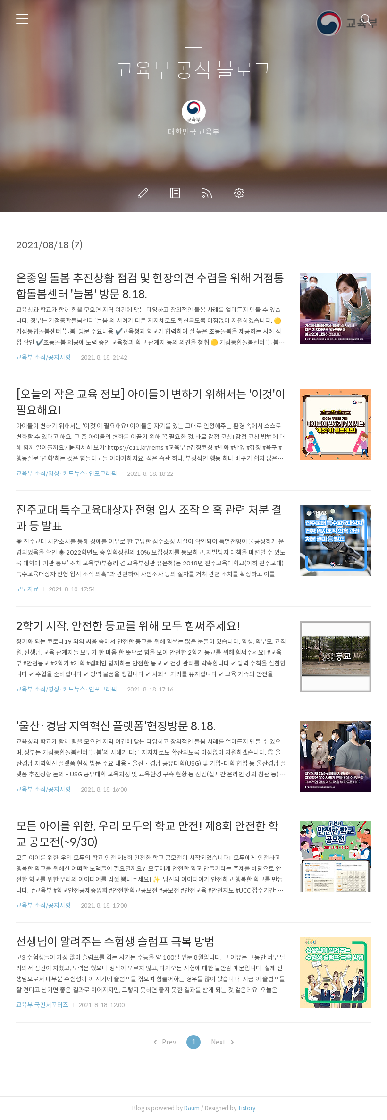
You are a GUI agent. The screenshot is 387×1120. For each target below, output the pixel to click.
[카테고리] (22, 19)
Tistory (246, 1108)
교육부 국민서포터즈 (42, 1005)
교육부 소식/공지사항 (43, 358)
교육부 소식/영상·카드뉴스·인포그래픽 (66, 474)
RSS (209, 193)
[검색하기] (366, 19)
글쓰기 (145, 193)
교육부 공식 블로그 (193, 71)
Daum (192, 1108)
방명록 (177, 193)
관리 (241, 193)
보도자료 (27, 589)
